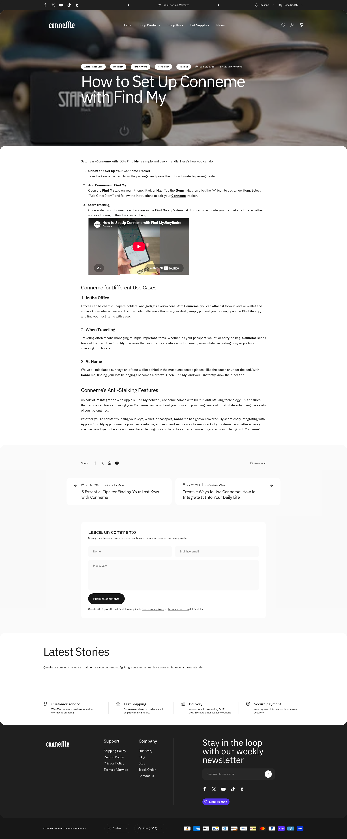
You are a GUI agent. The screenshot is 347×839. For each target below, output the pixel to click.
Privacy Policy (114, 763)
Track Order (147, 770)
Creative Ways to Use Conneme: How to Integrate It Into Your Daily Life (219, 494)
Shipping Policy (115, 751)
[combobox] (264, 5)
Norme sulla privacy (153, 609)
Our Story (145, 751)
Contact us (146, 776)
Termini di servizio (178, 609)
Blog (142, 763)
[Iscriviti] (268, 774)
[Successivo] (218, 5)
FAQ (142, 757)
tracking (184, 66)
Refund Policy (114, 757)
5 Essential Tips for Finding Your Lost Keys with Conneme (120, 494)
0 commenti (260, 463)
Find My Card (140, 66)
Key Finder (163, 66)
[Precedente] (129, 5)
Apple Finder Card (93, 66)
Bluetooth (118, 66)
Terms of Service (116, 770)
